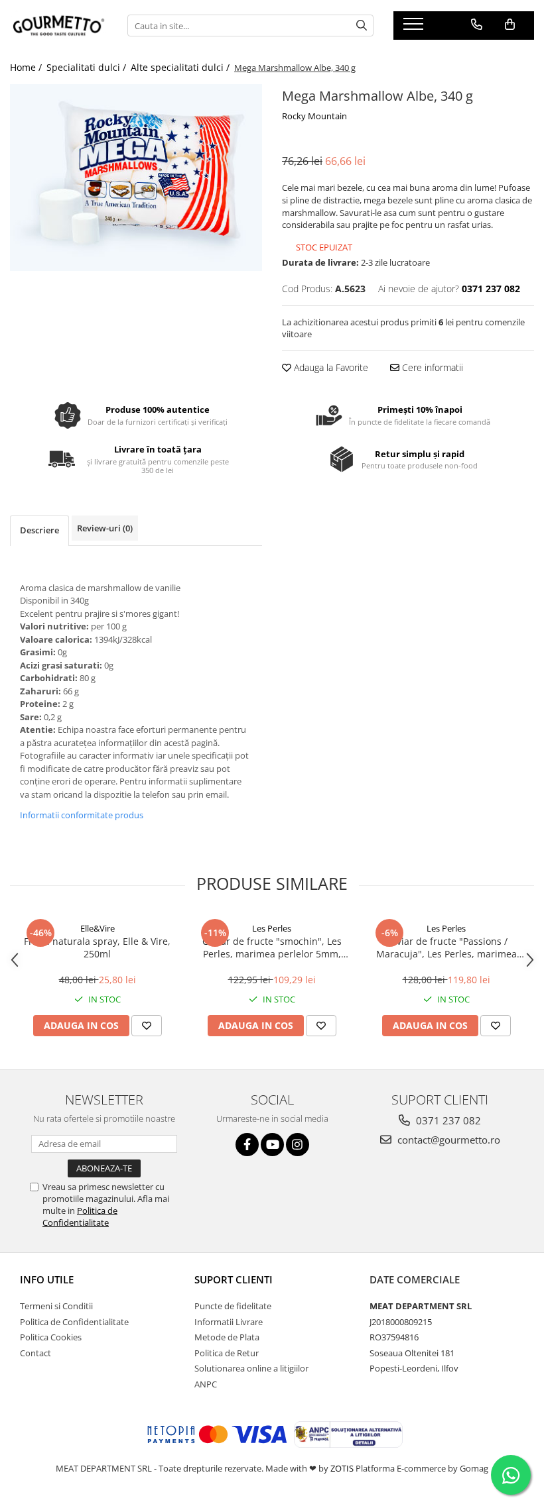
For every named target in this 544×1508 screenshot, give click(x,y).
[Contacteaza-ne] (477, 24)
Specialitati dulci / (87, 67)
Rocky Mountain (314, 116)
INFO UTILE (47, 1279)
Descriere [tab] (39, 530)
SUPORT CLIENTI (233, 1279)
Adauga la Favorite (329, 367)
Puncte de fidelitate (232, 1306)
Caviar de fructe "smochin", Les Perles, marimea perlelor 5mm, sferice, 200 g (272, 947)
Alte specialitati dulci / (181, 67)
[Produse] (415, 28)
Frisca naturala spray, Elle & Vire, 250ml (97, 947)
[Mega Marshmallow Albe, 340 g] (136, 177)
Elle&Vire (97, 928)
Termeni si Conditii (56, 1306)
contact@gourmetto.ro (447, 1139)
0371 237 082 (447, 1120)
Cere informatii (431, 367)
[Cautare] (362, 25)
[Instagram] (297, 1144)
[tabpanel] (136, 177)
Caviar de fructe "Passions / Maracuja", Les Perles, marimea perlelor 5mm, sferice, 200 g (446, 947)
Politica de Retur (226, 1353)
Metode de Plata (226, 1337)
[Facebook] (247, 1144)
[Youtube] (272, 1144)
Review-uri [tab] (105, 528)
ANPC (205, 1384)
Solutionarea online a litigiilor (251, 1368)
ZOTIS (342, 1468)
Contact (35, 1353)
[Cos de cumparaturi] (510, 24)
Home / (27, 67)
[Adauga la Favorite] (146, 1025)
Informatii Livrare (228, 1322)
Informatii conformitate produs (81, 815)
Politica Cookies (51, 1337)
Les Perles (271, 928)
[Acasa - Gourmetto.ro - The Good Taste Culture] (58, 25)
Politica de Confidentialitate (79, 1216)
